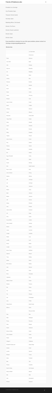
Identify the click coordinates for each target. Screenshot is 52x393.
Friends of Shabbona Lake (14, 2)
